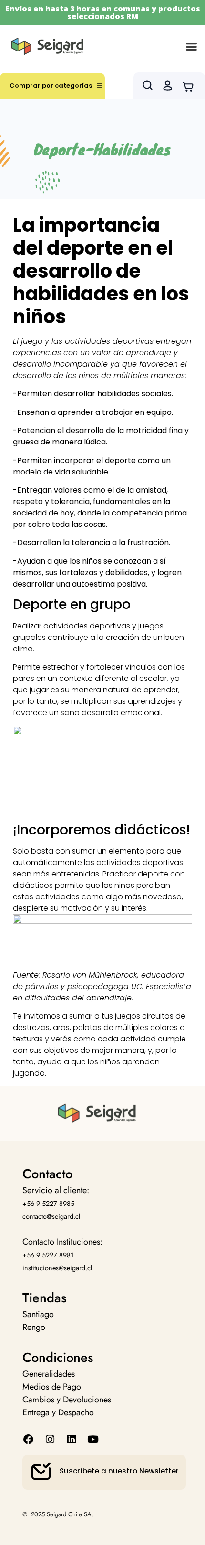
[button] (192, 46)
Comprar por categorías (51, 85)
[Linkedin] (71, 1439)
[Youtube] (93, 1439)
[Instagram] (50, 1439)
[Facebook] (28, 1439)
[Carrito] (191, 86)
